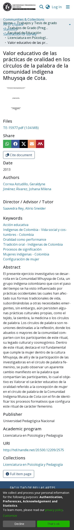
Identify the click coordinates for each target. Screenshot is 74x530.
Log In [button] (57, 7)
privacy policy (54, 510)
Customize (10, 516)
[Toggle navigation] (68, 7)
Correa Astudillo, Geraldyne (24, 184)
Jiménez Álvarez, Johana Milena (27, 189)
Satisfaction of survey (20, 34)
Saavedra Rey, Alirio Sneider (24, 208)
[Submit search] (41, 7)
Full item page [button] (20, 474)
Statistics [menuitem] (10, 29)
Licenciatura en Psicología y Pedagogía (28, 37)
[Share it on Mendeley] (40, 144)
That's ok (53, 524)
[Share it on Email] (32, 144)
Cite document (20, 155)
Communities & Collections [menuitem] (23, 19)
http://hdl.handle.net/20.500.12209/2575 (33, 450)
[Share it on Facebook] (15, 144)
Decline (19, 524)
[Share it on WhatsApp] (7, 144)
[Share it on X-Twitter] (24, 144)
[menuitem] (47, 7)
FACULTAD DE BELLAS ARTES (32, 488)
